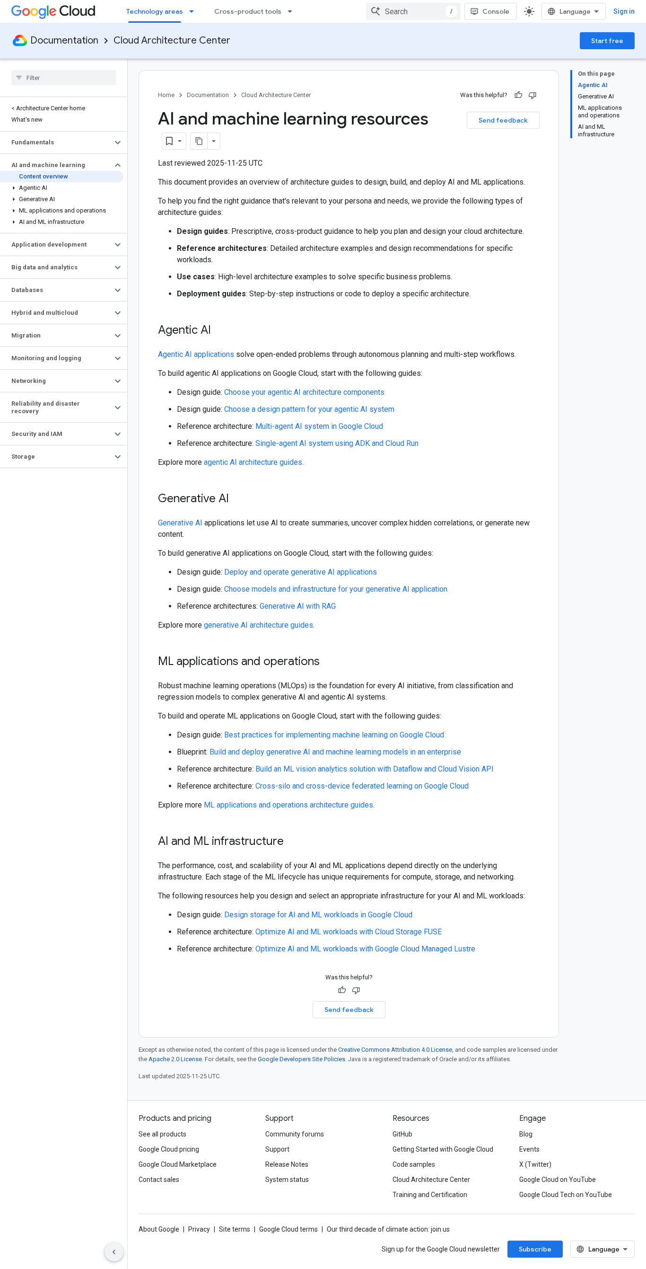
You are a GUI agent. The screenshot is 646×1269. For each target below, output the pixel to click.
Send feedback (503, 120)
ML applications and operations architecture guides (288, 804)
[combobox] (413, 11)
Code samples (414, 1164)
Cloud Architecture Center (171, 40)
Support (277, 1149)
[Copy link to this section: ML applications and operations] (329, 662)
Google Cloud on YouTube (557, 1179)
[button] (56, 142)
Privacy (199, 1229)
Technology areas (154, 11)
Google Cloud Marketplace (178, 1164)
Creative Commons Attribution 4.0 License (395, 1049)
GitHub (402, 1134)
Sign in (624, 11)
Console (495, 11)
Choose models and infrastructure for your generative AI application (335, 589)
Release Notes (286, 1164)
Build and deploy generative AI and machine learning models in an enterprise (335, 751)
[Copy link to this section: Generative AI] (238, 499)
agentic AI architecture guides (253, 462)
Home (166, 94)
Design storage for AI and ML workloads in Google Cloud (318, 914)
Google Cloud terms (288, 1229)
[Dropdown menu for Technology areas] (194, 11)
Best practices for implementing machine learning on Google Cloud (334, 734)
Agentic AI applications (196, 354)
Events (529, 1149)
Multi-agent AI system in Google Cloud (319, 426)
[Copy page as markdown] (199, 141)
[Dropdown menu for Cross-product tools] (292, 11)
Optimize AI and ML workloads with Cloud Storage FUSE (348, 931)
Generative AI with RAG (298, 606)
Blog (526, 1134)
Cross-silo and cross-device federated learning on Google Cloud (362, 785)
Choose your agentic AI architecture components (304, 392)
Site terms (234, 1229)
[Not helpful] (532, 95)
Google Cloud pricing (169, 1149)
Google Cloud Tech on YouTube (565, 1194)
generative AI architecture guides (258, 625)
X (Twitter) (535, 1164)
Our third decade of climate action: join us (388, 1229)
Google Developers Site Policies (301, 1059)
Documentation (64, 40)
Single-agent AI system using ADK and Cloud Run (337, 443)
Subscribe (535, 1249)
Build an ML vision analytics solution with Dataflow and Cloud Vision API (374, 768)
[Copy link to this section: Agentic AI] (220, 331)
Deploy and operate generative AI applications (300, 572)
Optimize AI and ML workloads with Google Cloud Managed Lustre (365, 948)
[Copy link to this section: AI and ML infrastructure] (293, 842)
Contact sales (159, 1179)
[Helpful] (518, 95)
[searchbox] (63, 77)
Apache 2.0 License (175, 1059)
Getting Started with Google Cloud (443, 1149)
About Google (159, 1229)
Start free (607, 40)
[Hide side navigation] (114, 1251)
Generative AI (180, 522)
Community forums (294, 1134)
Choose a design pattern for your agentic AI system (309, 409)
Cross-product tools (247, 11)
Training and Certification (430, 1194)
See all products (162, 1134)
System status (287, 1179)
